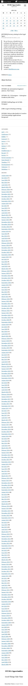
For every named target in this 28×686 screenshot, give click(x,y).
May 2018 (4, 387)
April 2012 (5, 557)
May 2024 (4, 236)
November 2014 (6, 485)
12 (14, 20)
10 (7, 20)
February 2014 (6, 506)
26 (14, 25)
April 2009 (5, 634)
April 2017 (5, 418)
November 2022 (6, 278)
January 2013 (5, 536)
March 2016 (5, 448)
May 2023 (4, 264)
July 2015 (4, 466)
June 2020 (4, 329)
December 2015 (6, 455)
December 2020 (6, 315)
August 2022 (5, 285)
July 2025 (4, 206)
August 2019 (5, 352)
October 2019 (5, 348)
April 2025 (5, 213)
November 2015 (6, 457)
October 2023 (5, 252)
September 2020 (6, 322)
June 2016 (4, 441)
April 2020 (5, 334)
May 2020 (4, 331)
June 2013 (4, 525)
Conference (5, 134)
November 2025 (6, 196)
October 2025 (5, 199)
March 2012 (5, 560)
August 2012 (5, 548)
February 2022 (6, 299)
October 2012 (5, 543)
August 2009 (5, 625)
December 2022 (6, 276)
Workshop (4, 169)
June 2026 (4, 180)
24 (7, 25)
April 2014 (5, 501)
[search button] (3, 5)
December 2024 (6, 222)
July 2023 (4, 259)
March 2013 (5, 532)
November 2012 (6, 541)
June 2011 (4, 581)
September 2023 (6, 255)
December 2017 (6, 399)
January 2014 (5, 508)
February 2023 (6, 271)
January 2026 (5, 192)
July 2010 (4, 606)
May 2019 (4, 359)
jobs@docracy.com (13, 69)
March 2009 (5, 636)
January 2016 (5, 452)
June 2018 (4, 385)
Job (2, 144)
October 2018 (5, 376)
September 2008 (6, 650)
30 (3, 28)
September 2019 (6, 350)
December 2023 (6, 248)
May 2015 (4, 471)
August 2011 (5, 576)
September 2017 (6, 406)
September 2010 (6, 601)
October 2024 (5, 227)
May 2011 (4, 583)
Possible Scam (5, 150)
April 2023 (5, 266)
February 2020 (6, 338)
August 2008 (5, 653)
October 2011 (5, 571)
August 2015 (5, 464)
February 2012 (6, 562)
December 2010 (6, 595)
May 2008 (4, 660)
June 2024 (4, 234)
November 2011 (6, 569)
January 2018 (5, 397)
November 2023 (6, 250)
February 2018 (6, 394)
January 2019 (5, 369)
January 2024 (5, 245)
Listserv (4, 146)
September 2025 (6, 201)
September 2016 (6, 434)
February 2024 (6, 243)
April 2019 (5, 362)
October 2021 (5, 308)
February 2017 (6, 422)
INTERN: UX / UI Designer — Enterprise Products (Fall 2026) (14, 96)
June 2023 (4, 262)
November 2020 (6, 317)
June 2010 (4, 608)
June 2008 (4, 657)
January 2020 (5, 341)
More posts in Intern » (21, 85)
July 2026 (4, 178)
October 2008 (5, 648)
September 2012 (6, 546)
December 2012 (6, 539)
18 (10, 23)
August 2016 (5, 436)
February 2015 (6, 478)
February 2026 (6, 189)
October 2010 (5, 599)
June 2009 (4, 629)
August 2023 (5, 257)
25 (10, 25)
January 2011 (5, 592)
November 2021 (6, 306)
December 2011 (6, 567)
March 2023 (5, 269)
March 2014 (5, 504)
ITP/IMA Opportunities (14, 5)
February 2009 (6, 639)
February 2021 (6, 310)
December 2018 (6, 371)
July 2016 (4, 439)
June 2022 (4, 289)
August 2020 (5, 324)
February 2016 (6, 450)
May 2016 (4, 443)
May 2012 (4, 555)
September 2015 (6, 462)
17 (7, 23)
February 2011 (6, 590)
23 (3, 25)
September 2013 (6, 518)
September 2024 (6, 229)
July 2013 (4, 522)
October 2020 (5, 320)
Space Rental (5, 160)
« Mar (12, 30)
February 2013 (6, 534)
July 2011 (4, 578)
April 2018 (5, 390)
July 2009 (4, 627)
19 (14, 23)
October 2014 (5, 487)
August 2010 (5, 604)
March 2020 (5, 336)
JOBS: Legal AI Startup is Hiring (11, 109)
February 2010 (6, 613)
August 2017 (5, 408)
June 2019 (4, 357)
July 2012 (4, 550)
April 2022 (5, 294)
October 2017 (5, 404)
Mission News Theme (9, 683)
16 (3, 23)
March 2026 (5, 187)
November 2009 (6, 618)
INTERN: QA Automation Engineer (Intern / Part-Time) (12, 90)
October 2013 (5, 515)
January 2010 (5, 615)
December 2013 (6, 511)
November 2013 (6, 513)
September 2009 (6, 622)
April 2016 (5, 445)
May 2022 (4, 292)
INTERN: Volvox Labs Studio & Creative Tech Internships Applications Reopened (14, 115)
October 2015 (5, 459)
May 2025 (4, 210)
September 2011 (6, 574)
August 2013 (5, 520)
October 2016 (5, 432)
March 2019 (5, 364)
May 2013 (4, 527)
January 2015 (5, 480)
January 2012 (5, 564)
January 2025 (5, 220)
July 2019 (4, 355)
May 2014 (4, 499)
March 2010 (5, 611)
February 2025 (6, 217)
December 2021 (6, 303)
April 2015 (5, 473)
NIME (3, 148)
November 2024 (6, 224)
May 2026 (4, 182)
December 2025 (6, 194)
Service (4, 155)
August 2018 (5, 380)
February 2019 (6, 366)
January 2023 (5, 273)
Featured (4, 139)
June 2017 (4, 413)
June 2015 (4, 469)
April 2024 (5, 238)
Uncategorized (6, 164)
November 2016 (6, 429)
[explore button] (16, 1)
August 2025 (5, 203)
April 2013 (5, 529)
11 (10, 20)
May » (16, 30)
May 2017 (4, 415)
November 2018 (6, 373)
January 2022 (5, 301)
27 (17, 25)
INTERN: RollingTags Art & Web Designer (12, 103)
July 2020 (4, 327)
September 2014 (6, 490)
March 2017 (5, 420)
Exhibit (3, 137)
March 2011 (5, 588)
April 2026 (5, 185)
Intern (3, 141)
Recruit (4, 153)
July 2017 (4, 411)
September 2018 (6, 378)
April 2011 (5, 585)
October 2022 (5, 280)
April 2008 (5, 662)
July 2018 (4, 383)
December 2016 (6, 427)
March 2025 (5, 215)
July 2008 (4, 655)
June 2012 (4, 553)
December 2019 (6, 343)
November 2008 (6, 646)
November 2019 (6, 345)
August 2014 (5, 492)
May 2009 (4, 632)
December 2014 (6, 483)
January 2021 (5, 313)
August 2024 (5, 231)
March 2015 (5, 476)
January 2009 (5, 641)
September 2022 (6, 283)
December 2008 (6, 643)
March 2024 (5, 241)
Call (3, 132)
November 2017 (6, 401)
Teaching (4, 162)
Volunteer (4, 167)
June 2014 (4, 497)
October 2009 (5, 620)
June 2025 (4, 208)
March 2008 (5, 664)
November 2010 (6, 597)
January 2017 (5, 425)
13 (17, 20)
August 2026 (5, 175)
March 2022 (5, 296)
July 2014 (4, 494)
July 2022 (4, 287)
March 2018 (5, 392)
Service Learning (6, 157)
